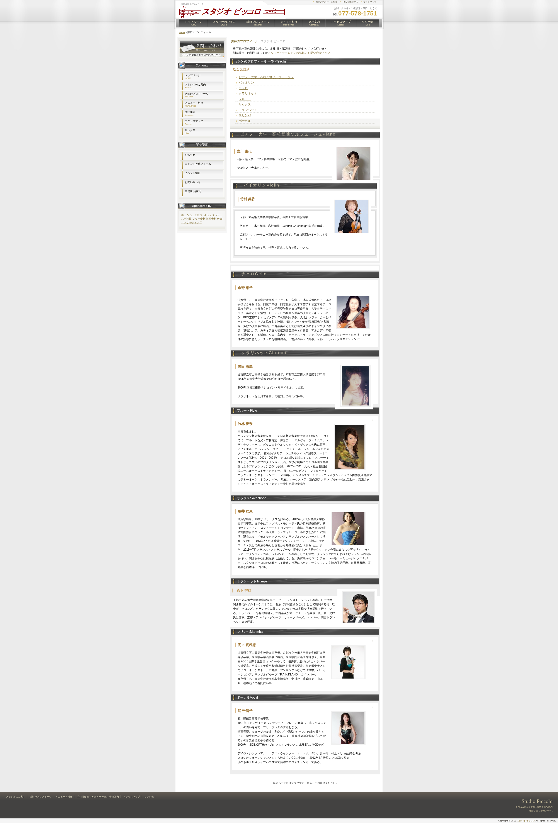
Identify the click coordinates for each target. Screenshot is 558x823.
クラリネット (248, 93)
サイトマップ (369, 2)
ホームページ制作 (191, 215)
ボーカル (245, 120)
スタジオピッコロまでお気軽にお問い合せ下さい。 (300, 52)
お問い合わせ (193, 182)
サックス (245, 104)
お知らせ (190, 154)
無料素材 (211, 218)
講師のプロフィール (196, 95)
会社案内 (314, 23)
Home (182, 32)
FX (204, 215)
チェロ (243, 88)
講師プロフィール (258, 23)
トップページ (193, 23)
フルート (245, 99)
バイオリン (246, 82)
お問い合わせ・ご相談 (326, 2)
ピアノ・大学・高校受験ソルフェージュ (266, 77)
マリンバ (245, 115)
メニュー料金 (288, 23)
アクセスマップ (341, 23)
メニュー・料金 (194, 104)
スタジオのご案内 (224, 23)
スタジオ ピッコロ (526, 821)
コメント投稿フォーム (198, 163)
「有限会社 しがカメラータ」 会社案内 (98, 796)
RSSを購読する (350, 2)
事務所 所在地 (193, 191)
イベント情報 (193, 173)
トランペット (248, 110)
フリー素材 (198, 218)
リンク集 (367, 23)
